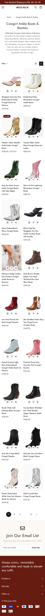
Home (9, 17)
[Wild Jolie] (22, 7)
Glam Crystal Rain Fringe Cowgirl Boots (31, 495)
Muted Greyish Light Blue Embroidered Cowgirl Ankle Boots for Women (11, 366)
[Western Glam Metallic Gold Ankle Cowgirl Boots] (12, 126)
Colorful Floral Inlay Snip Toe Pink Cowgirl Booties (32, 365)
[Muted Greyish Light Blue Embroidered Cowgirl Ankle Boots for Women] (12, 346)
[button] (40, 7)
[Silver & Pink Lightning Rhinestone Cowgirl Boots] (33, 169)
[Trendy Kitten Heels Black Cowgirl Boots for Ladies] (33, 126)
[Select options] (7, 91)
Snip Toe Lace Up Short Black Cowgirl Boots (32, 455)
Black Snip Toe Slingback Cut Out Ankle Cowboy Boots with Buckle (31, 232)
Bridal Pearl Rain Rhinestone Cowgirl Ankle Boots (31, 100)
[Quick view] (16, 91)
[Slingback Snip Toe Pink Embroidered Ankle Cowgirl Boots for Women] (12, 81)
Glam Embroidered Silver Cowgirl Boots (10, 229)
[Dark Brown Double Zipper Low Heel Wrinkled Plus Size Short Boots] (33, 258)
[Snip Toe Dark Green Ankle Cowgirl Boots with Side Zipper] (12, 169)
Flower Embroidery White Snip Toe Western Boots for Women (11, 496)
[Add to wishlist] (12, 91)
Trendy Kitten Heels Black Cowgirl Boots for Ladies (33, 145)
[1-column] (36, 64)
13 (31, 514)
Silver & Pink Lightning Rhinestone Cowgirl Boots (32, 188)
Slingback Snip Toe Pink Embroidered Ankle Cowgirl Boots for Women (11, 101)
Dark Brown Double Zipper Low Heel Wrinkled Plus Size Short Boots (31, 277)
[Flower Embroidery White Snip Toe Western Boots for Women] (12, 477)
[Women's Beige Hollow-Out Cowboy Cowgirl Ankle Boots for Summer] (12, 258)
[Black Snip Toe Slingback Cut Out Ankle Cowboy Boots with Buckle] (33, 212)
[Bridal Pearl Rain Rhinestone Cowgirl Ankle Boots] (33, 81)
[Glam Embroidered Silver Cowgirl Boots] (12, 212)
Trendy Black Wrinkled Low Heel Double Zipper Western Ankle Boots (32, 411)
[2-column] (41, 64)
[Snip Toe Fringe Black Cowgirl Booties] (12, 437)
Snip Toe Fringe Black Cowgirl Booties (10, 455)
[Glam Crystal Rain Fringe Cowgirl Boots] (33, 477)
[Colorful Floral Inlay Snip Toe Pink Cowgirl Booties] (33, 346)
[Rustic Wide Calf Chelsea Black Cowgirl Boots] (12, 392)
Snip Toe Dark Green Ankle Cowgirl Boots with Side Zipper (10, 188)
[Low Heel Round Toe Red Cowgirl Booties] (12, 303)
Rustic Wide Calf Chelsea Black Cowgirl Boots (11, 410)
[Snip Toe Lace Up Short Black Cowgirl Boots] (33, 437)
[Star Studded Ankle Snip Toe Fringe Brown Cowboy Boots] (33, 303)
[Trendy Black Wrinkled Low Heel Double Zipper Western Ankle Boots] (33, 392)
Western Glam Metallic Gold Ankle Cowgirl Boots (11, 145)
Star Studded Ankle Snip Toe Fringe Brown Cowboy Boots (33, 322)
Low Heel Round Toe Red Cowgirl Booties (10, 321)
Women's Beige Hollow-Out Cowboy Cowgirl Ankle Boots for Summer (11, 277)
